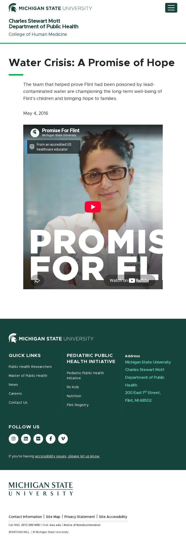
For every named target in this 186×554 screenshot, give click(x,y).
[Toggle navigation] (171, 8)
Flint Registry (78, 405)
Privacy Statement (79, 517)
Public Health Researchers (30, 367)
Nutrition (74, 396)
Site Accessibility (113, 517)
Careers (15, 393)
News (13, 385)
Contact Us (18, 402)
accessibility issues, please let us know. (67, 456)
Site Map (53, 517)
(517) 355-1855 (30, 525)
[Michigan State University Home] (93, 338)
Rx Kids (73, 387)
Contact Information (25, 517)
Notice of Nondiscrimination (82, 525)
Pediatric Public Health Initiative (85, 376)
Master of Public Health (28, 376)
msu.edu (55, 525)
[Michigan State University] (50, 8)
